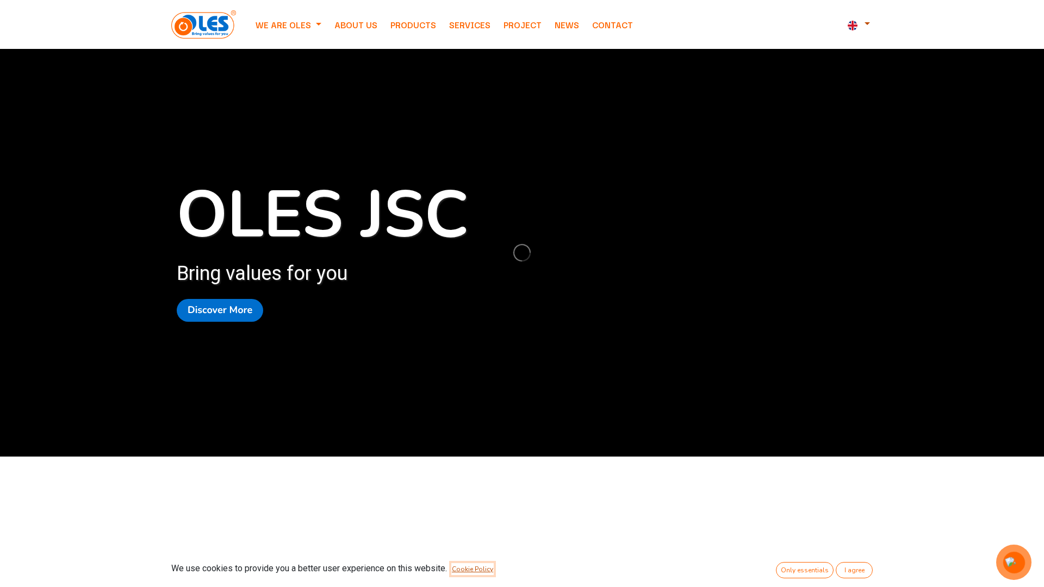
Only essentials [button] (805, 570)
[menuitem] (356, 24)
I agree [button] (854, 570)
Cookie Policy (472, 569)
